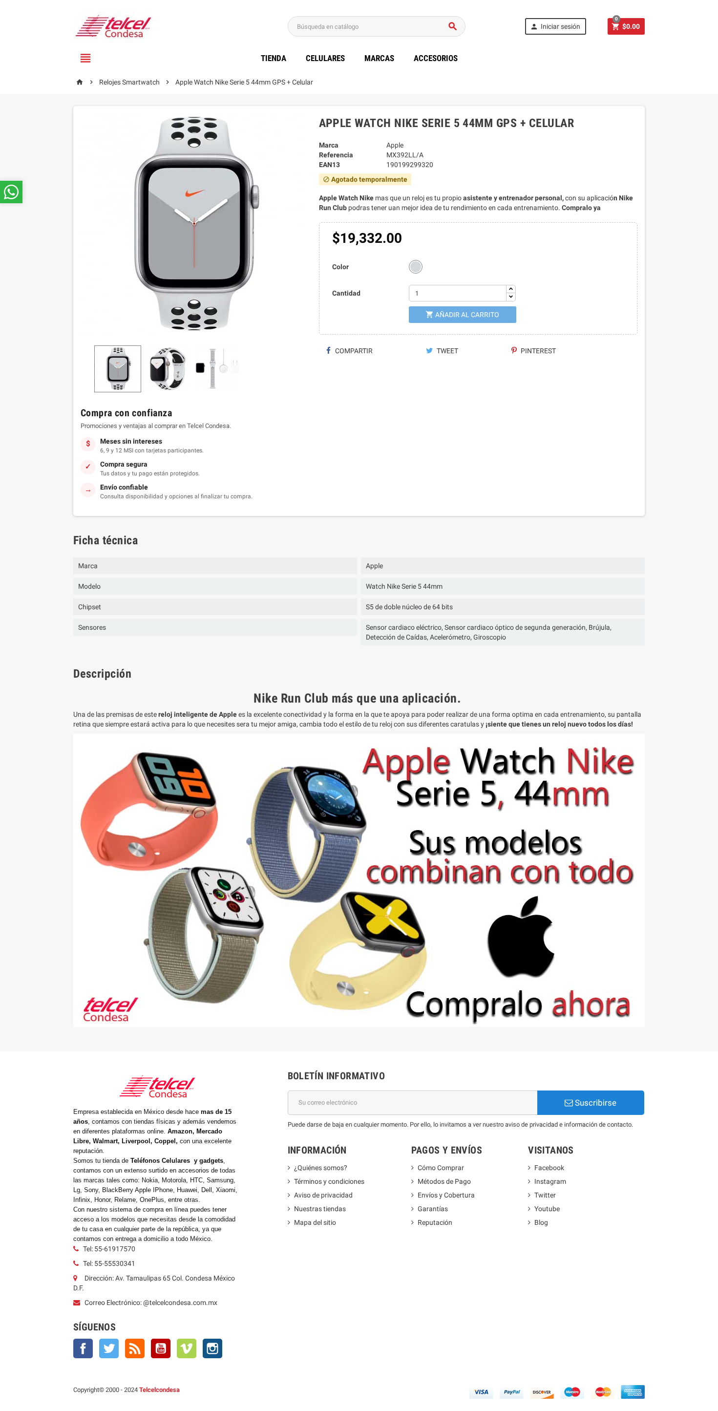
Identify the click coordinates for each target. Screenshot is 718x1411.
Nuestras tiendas (320, 1209)
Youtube (547, 1209)
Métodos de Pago (444, 1181)
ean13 (329, 165)
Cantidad (346, 293)
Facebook (83, 1348)
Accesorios (436, 58)
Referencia (336, 155)
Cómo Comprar (441, 1168)
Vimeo (186, 1348)
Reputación (435, 1222)
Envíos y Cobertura (446, 1195)
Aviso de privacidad (323, 1195)
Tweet (446, 351)
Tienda (273, 58)
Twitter (109, 1348)
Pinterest (537, 351)
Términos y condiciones (329, 1181)
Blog (541, 1222)
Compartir (353, 351)
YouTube (160, 1348)
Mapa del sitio (315, 1222)
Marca (328, 145)
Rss (135, 1348)
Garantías (433, 1209)
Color (340, 267)
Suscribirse (594, 1103)
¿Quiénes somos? (320, 1168)
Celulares (325, 58)
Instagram (212, 1348)
